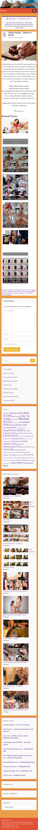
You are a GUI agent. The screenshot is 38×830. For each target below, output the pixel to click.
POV (28, 455)
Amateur (16, 413)
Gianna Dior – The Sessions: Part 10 (20, 19)
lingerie (20, 444)
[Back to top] (33, 825)
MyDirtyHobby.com (10, 452)
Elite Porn (3, 11)
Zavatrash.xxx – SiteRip (10, 638)
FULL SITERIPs (8, 377)
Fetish (21, 436)
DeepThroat (13, 430)
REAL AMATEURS (8, 396)
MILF (8, 449)
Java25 (12, 37)
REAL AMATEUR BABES (22, 457)
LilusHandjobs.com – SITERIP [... (13, 686)
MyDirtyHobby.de (23, 452)
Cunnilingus (21, 427)
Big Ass (16, 416)
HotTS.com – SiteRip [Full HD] (14, 775)
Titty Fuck (15, 293)
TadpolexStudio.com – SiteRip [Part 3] (17, 771)
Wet (31, 293)
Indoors (4, 291)
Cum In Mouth (18, 425)
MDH (32, 447)
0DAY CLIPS (7, 373)
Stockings (7, 463)
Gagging (33, 290)
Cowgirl (15, 422)
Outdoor (20, 455)
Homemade (8, 441)
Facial (10, 435)
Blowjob (18, 290)
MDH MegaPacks (8, 381)
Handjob (17, 438)
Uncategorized (7, 400)
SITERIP (13, 460)
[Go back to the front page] (19, 4)
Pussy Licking (26, 291)
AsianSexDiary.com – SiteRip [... (13, 543)
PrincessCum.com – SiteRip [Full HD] (16, 766)
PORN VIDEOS (19, 37)
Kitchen (9, 291)
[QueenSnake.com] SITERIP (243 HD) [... (15, 710)
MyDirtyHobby (19, 450)
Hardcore (27, 438)
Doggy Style (9, 433)
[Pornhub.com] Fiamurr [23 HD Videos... (15, 662)
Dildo (26, 430)
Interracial (21, 441)
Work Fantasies (7, 295)
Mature (24, 447)
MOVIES (6, 385)
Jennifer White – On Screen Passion (16, 725)
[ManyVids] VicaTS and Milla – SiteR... (15, 615)
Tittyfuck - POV (24, 293)
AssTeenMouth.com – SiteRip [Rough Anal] (19, 762)
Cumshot (9, 427)
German (7, 439)
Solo (31, 460)
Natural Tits (9, 455)
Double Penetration (24, 433)
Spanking (8, 293)
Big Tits (12, 290)
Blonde (14, 419)
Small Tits (22, 460)
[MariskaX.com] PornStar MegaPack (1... (15, 591)
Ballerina (6, 290)
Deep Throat (25, 290)
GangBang (29, 436)
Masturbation (17, 291)
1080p (6, 413)
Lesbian (9, 444)
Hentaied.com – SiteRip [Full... (12, 496)
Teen (16, 462)
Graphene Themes (15, 827)
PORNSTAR (7, 393)
